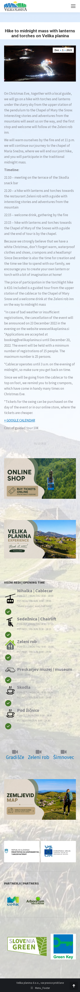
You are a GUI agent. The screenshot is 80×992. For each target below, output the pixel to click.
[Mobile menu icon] (73, 6)
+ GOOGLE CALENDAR (19, 420)
